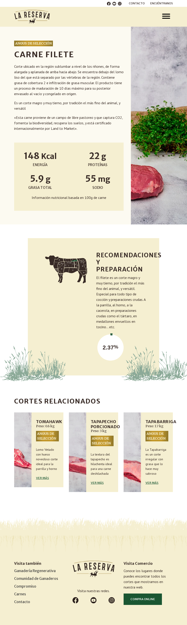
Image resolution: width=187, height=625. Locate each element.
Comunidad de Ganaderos (36, 578)
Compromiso (25, 586)
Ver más (42, 478)
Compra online (142, 599)
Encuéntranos (161, 3)
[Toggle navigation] (166, 17)
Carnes (20, 594)
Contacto (137, 3)
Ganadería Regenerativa (35, 570)
